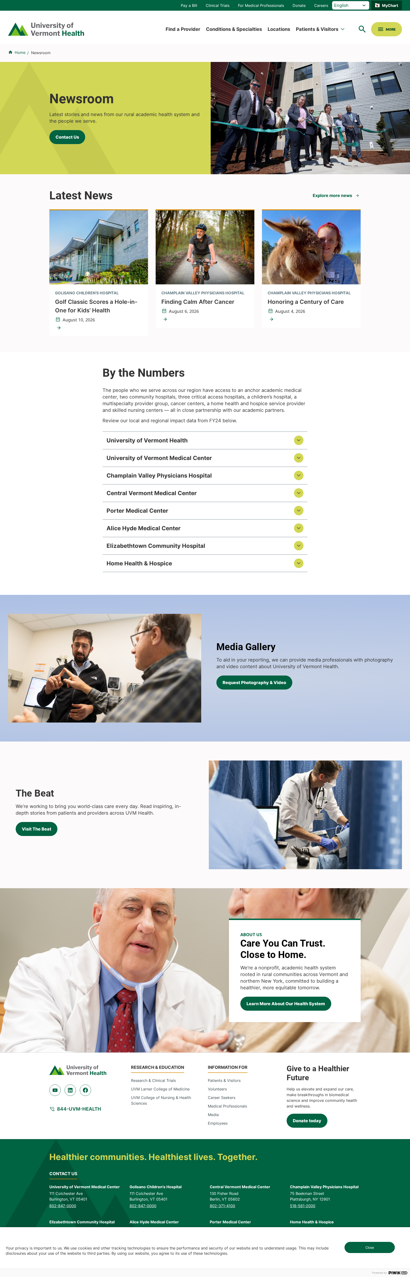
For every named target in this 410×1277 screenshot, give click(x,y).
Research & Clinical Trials (153, 1080)
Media (213, 1114)
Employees (218, 1123)
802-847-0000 (62, 1205)
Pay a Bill (189, 5)
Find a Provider (183, 29)
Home (20, 52)
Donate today (307, 1120)
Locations (279, 29)
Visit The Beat (36, 828)
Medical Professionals (227, 1106)
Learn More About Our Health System (286, 1003)
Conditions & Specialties (234, 29)
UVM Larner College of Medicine (160, 1089)
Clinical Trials (217, 5)
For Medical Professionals (261, 5)
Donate (299, 5)
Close (369, 1247)
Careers (321, 5)
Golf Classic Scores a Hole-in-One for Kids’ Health (96, 306)
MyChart (390, 5)
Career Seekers (221, 1097)
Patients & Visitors (317, 29)
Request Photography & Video (254, 682)
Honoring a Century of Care (306, 301)
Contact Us (67, 137)
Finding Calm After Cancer (197, 301)
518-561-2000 (302, 1205)
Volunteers (217, 1089)
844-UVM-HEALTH (79, 1109)
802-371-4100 (222, 1205)
